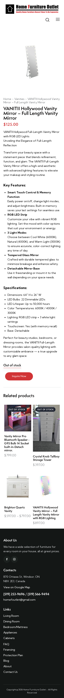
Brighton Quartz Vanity (14, 509)
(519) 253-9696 (14, 594)
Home (7, 99)
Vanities (19, 99)
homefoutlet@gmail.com (19, 599)
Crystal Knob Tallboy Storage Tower (46, 458)
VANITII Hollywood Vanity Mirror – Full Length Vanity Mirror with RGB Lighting (46, 513)
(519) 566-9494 (38, 594)
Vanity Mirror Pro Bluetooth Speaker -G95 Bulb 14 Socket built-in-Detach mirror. (17, 443)
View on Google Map (16, 587)
